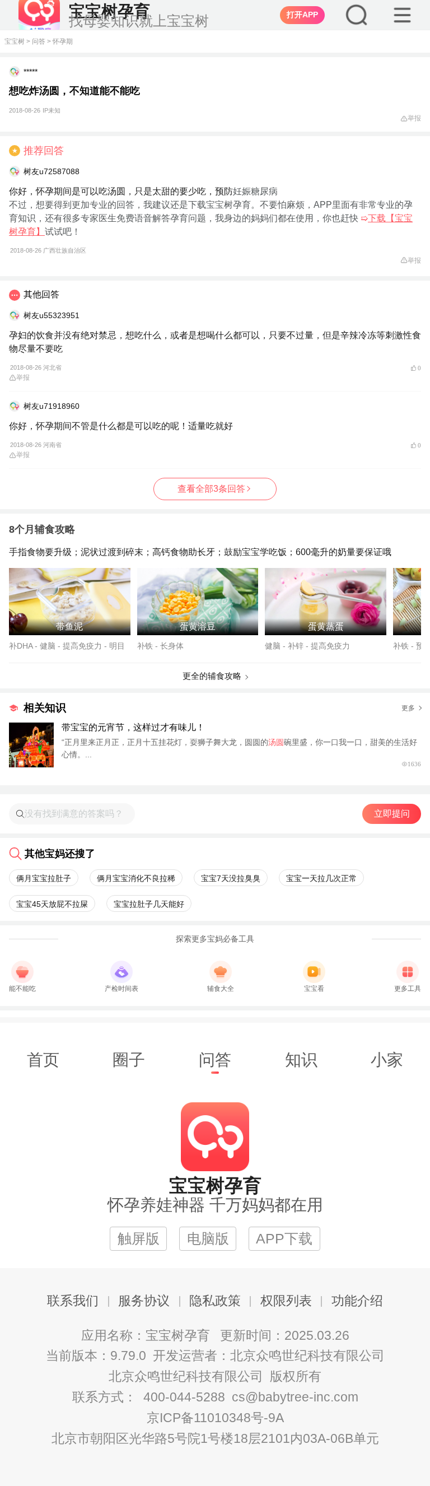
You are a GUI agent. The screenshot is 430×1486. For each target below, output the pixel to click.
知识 (301, 1060)
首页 (43, 1060)
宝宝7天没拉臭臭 (230, 878)
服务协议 (144, 1301)
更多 (408, 708)
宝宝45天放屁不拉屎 (52, 904)
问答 (38, 41)
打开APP (302, 14)
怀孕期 (63, 41)
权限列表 (286, 1301)
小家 (387, 1060)
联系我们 (73, 1301)
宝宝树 (14, 41)
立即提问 (392, 813)
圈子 (129, 1060)
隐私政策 (215, 1301)
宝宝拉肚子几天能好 (149, 904)
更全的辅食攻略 (212, 676)
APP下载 (284, 1238)
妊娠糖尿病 (255, 191)
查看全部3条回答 (211, 488)
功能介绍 (357, 1301)
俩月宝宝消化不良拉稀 (136, 878)
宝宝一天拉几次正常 (321, 878)
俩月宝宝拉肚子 (43, 878)
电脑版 (208, 1238)
